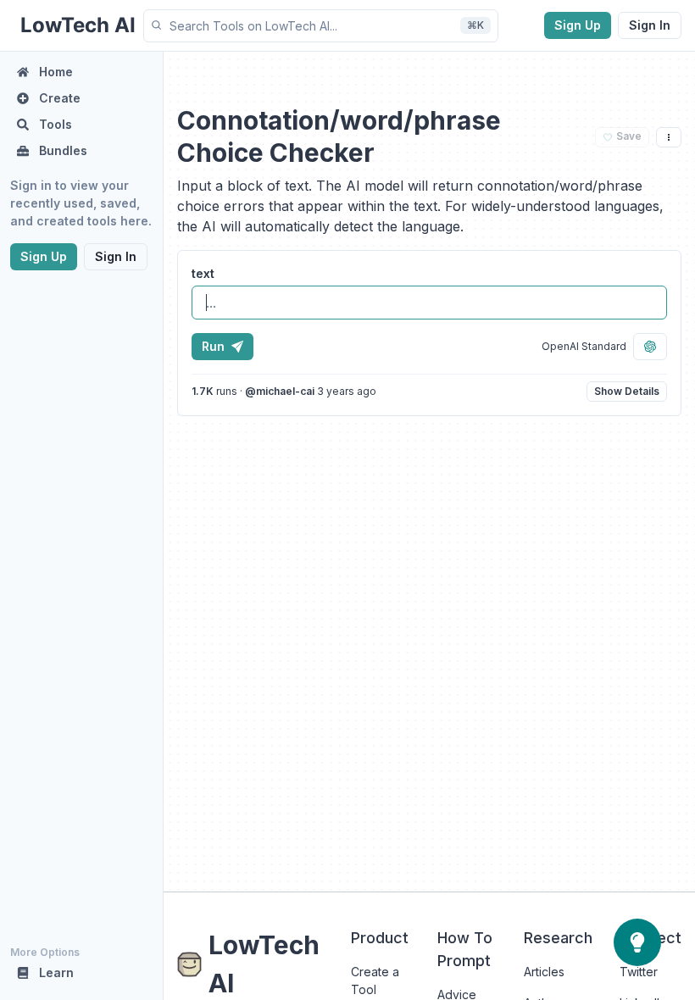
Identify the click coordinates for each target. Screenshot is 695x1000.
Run (213, 346)
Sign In (649, 25)
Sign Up (577, 25)
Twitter (639, 971)
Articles (544, 971)
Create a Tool (375, 980)
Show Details (626, 391)
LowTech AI (264, 964)
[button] (320, 25)
